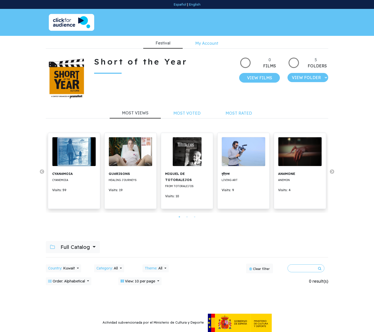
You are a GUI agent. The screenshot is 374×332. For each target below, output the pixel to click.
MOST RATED (238, 113)
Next (332, 171)
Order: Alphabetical (69, 281)
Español (180, 4)
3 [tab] (194, 216)
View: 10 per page (140, 281)
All (107, 268)
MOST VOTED (186, 113)
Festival (162, 43)
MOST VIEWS (135, 112)
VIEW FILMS (259, 77)
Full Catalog (75, 247)
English (194, 4)
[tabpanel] (74, 171)
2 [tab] (187, 216)
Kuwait (62, 268)
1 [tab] (179, 216)
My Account (206, 43)
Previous (42, 171)
